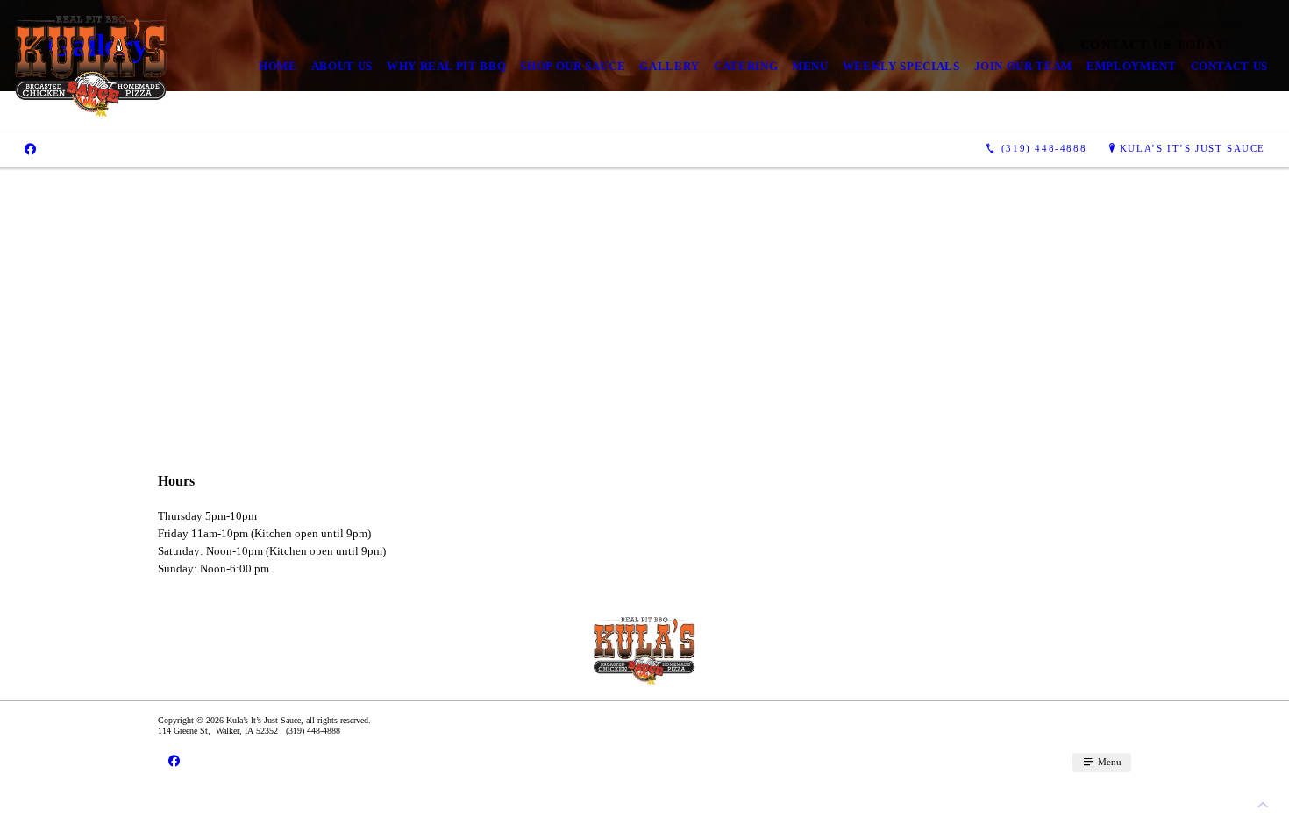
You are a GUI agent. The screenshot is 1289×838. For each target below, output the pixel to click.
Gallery (669, 66)
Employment (1131, 66)
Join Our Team (1023, 66)
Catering (746, 66)
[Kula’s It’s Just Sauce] (91, 66)
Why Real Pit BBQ (446, 66)
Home (278, 66)
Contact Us (1230, 66)
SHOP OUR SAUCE (572, 66)
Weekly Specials (901, 66)
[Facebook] (30, 149)
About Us (342, 66)
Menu (810, 66)
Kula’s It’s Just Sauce (1192, 148)
